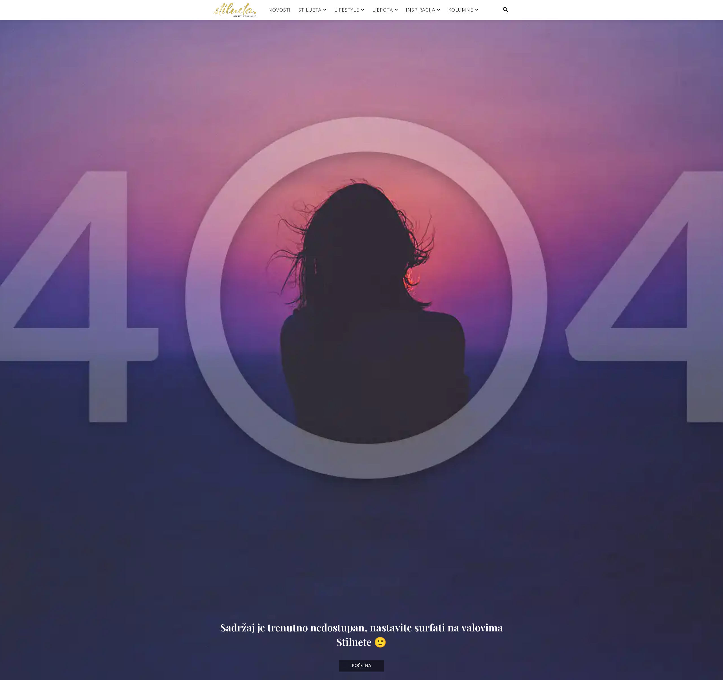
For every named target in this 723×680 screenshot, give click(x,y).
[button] (505, 10)
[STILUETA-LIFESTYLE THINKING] (237, 10)
